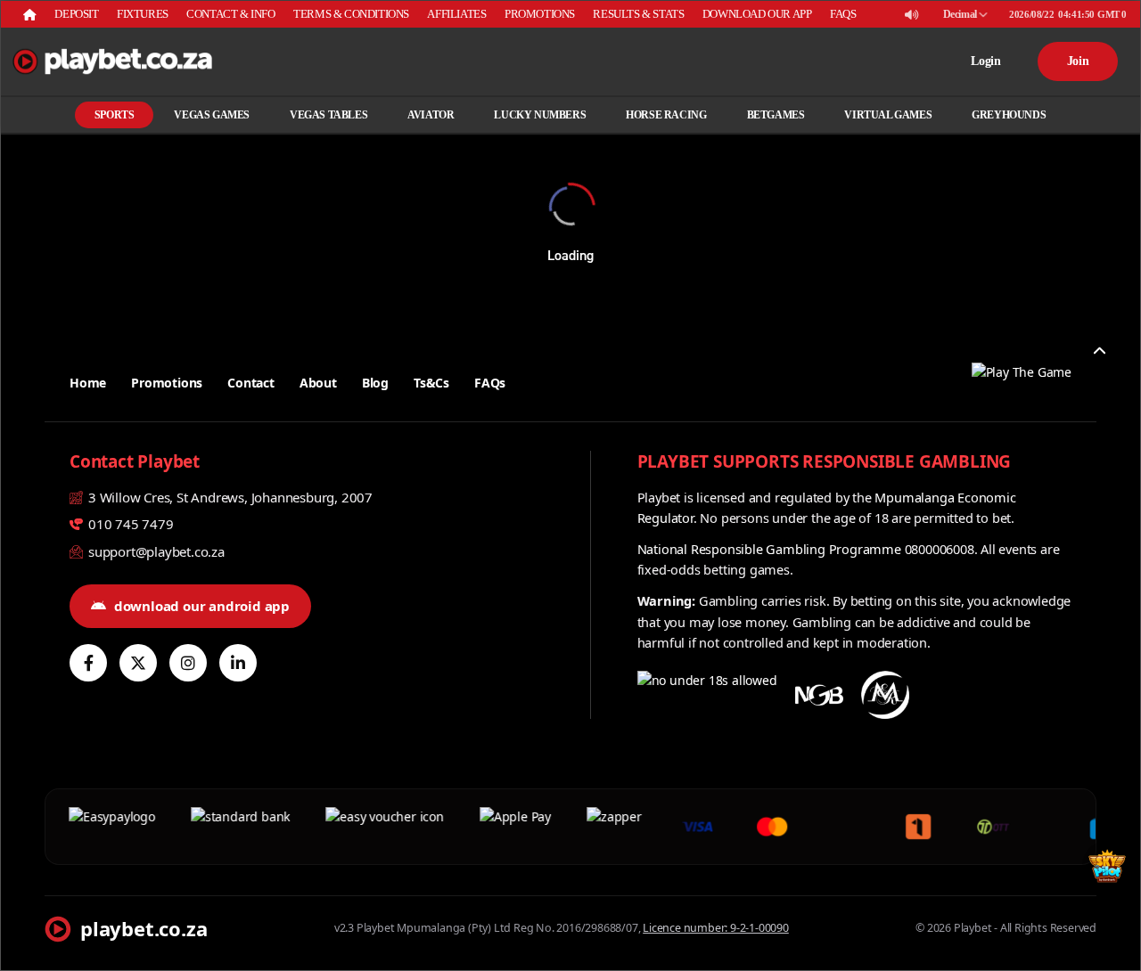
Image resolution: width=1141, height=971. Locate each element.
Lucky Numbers (540, 115)
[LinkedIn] (238, 662)
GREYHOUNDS (1009, 115)
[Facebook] (88, 662)
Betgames (776, 115)
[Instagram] (188, 662)
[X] (138, 662)
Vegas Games (212, 115)
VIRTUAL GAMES (888, 115)
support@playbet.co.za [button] (155, 551)
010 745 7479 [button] (129, 524)
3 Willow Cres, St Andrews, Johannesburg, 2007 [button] (229, 497)
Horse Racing (666, 115)
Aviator (430, 115)
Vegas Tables (328, 115)
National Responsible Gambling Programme (769, 549)
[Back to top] (1099, 351)
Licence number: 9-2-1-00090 (716, 927)
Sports (114, 115)
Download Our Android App (202, 606)
